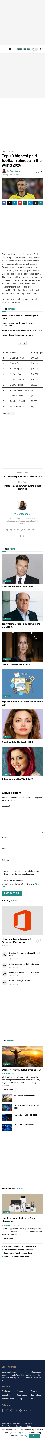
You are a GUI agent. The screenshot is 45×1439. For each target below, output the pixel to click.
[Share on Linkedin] (14, 203)
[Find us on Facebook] (2, 1410)
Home (4, 151)
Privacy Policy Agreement (13, 880)
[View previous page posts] (20, 343)
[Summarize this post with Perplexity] (40, 203)
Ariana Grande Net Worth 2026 (17, 779)
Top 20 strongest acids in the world (26, 1106)
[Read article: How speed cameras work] (7, 1098)
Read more (10, 1089)
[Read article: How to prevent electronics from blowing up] (22, 1204)
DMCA (29, 1426)
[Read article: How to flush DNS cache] (7, 1127)
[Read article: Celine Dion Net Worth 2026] (22, 647)
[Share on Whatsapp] (25, 203)
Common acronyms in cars (19, 980)
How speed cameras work (25, 1095)
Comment (7, 806)
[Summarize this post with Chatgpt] (35, 203)
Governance (21, 1395)
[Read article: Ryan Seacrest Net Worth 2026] (22, 569)
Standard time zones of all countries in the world (25, 954)
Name (4, 837)
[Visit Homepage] (23, 49)
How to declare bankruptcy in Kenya (18, 335)
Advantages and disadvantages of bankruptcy (22, 330)
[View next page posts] (25, 343)
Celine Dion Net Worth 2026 (16, 664)
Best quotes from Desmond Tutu (18, 1253)
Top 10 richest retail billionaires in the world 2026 (21, 625)
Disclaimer (16, 1423)
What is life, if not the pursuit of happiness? (21, 1069)
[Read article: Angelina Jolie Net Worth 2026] (22, 724)
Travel (33, 1398)
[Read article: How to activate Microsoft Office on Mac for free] (22, 920)
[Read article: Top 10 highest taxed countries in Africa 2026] (22, 684)
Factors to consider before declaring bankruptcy (18, 324)
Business (6, 1391)
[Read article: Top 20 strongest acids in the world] (7, 1107)
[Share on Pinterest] (20, 203)
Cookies (27, 1423)
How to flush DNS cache (24, 1124)
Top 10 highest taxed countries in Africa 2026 (22, 703)
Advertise (5, 1423)
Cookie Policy (21, 1435)
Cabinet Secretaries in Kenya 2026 (18, 1249)
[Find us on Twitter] (7, 1410)
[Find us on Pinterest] (21, 1410)
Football (11, 413)
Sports (34, 1391)
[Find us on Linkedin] (16, 1410)
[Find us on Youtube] (25, 1410)
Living (6, 1064)
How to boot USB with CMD (25, 1115)
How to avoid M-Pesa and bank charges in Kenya (20, 316)
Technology (36, 1395)
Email (4, 848)
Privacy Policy (7, 1426)
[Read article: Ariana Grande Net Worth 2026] (22, 761)
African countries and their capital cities (24, 964)
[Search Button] (41, 49)
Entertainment (8, 1398)
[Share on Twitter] (9, 203)
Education (6, 1395)
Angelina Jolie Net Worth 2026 (17, 742)
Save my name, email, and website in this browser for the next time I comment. (21, 872)
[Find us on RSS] (30, 1410)
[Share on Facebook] (4, 203)
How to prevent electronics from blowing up (18, 1219)
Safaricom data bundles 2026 (16, 1256)
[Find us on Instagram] (11, 1410)
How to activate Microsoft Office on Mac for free (16, 940)
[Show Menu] (3, 49)
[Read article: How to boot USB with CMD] (7, 1117)
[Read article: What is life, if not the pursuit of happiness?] (22, 1056)
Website (5, 860)
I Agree (35, 1436)
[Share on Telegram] (30, 203)
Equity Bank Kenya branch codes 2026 (24, 972)
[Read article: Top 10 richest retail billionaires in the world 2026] (22, 606)
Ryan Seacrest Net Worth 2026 (17, 586)
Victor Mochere (15, 171)
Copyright (19, 1426)
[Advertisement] (22, 22)
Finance (11, 151)
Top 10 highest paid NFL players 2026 (20, 1246)
